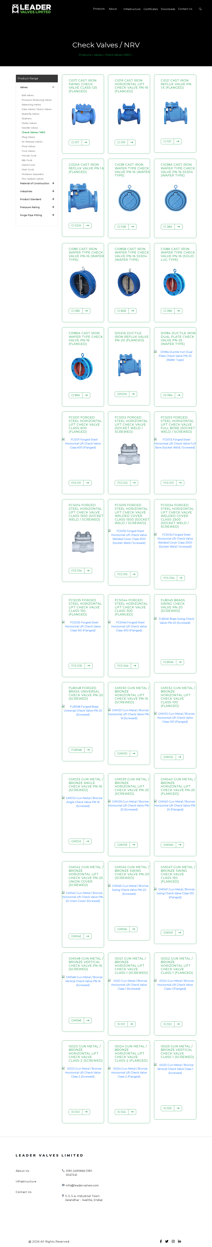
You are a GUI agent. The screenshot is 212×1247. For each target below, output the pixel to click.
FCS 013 (168, 482)
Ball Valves (28, 95)
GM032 (168, 757)
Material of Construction (34, 183)
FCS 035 (76, 665)
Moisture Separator (33, 174)
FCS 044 (122, 665)
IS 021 (121, 1024)
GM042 (76, 936)
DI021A (122, 394)
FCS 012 (122, 482)
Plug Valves (28, 137)
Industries (26, 191)
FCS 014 (76, 570)
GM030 (122, 753)
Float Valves (28, 146)
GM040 (168, 844)
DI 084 (167, 395)
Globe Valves (29, 123)
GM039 (122, 844)
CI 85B (121, 310)
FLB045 (168, 662)
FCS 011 (76, 482)
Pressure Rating (30, 207)
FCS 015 (122, 574)
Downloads (168, 9)
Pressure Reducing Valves (37, 99)
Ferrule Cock (29, 155)
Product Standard (30, 199)
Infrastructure (132, 9)
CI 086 (167, 310)
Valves (24, 87)
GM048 (76, 1020)
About (113, 8)
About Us (22, 1170)
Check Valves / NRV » (118, 54)
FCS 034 (168, 578)
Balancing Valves (31, 104)
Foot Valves (28, 150)
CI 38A (167, 226)
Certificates (151, 9)
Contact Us (185, 8)
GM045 (122, 929)
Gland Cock (28, 164)
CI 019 (121, 142)
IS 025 (167, 1108)
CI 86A (75, 395)
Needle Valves (30, 127)
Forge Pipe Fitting (31, 215)
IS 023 (75, 1111)
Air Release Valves (32, 141)
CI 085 (75, 310)
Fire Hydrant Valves (32, 178)
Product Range (28, 78)
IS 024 (121, 1111)
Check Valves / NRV (33, 132)
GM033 (76, 841)
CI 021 (167, 141)
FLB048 (76, 749)
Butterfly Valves (30, 113)
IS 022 (167, 1024)
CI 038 (121, 226)
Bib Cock (27, 160)
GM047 (168, 932)
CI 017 (75, 142)
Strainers (26, 118)
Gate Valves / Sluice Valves (37, 109)
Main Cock (28, 169)
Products (99, 8)
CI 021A (76, 225)
